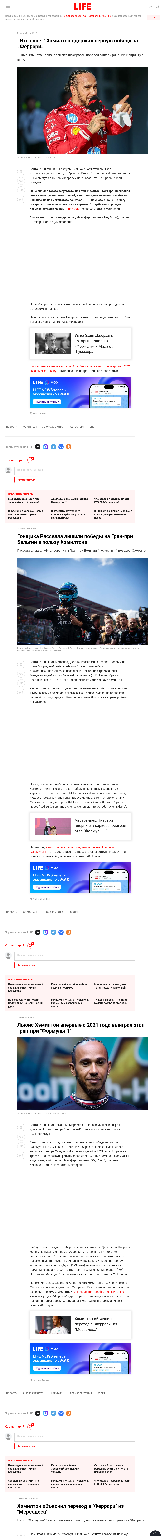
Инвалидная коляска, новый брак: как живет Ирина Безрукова (25, 514)
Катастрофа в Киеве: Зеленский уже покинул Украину (65, 1468)
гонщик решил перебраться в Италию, (99, 1291)
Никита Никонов (40, 413)
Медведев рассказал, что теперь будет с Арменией (23, 500)
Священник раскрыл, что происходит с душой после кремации (24, 1484)
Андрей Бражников (42, 899)
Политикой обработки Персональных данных (87, 15)
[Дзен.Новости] (38, 447)
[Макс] (45, 447)
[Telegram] (53, 447)
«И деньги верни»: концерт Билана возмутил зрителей (110, 1001)
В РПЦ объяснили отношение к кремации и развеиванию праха (113, 514)
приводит (74, 209)
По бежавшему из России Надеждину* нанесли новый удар (25, 1003)
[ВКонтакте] (61, 447)
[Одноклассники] (69, 447)
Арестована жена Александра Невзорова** (69, 500)
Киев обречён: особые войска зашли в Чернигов (69, 985)
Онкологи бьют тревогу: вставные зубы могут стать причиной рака (68, 514)
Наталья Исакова (41, 1380)
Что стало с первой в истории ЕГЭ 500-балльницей (112, 500)
